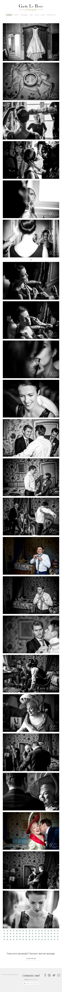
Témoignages (24, 15)
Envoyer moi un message (31, 983)
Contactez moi (31, 958)
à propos (16, 15)
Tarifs (31, 15)
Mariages (9, 15)
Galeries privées (51, 15)
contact (37, 15)
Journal (43, 15)
